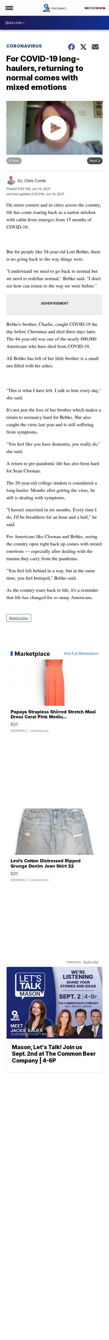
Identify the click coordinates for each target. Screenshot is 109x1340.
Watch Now (93, 8)
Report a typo (18, 618)
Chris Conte (35, 180)
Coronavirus (24, 46)
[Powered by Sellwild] (90, 962)
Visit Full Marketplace (81, 654)
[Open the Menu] (9, 7)
